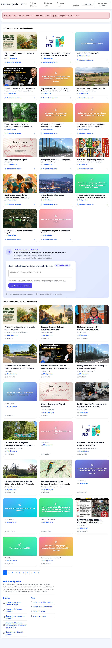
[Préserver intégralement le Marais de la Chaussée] (20, 48)
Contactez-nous (48, 4)
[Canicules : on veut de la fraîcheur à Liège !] (20, 225)
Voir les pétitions (33, 4)
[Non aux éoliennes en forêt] (92, 47)
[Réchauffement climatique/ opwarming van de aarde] (56, 119)
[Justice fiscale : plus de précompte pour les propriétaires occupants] (92, 154)
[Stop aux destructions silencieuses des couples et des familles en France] (56, 83)
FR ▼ (26, 4)
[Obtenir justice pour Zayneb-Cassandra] (20, 154)
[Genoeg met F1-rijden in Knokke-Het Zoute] (56, 225)
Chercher (75, 6)
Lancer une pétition (102, 4)
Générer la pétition (22, 286)
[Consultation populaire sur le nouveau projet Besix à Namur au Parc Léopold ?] (20, 119)
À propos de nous (61, 4)
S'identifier (87, 4)
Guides (6, 598)
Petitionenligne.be (9, 4)
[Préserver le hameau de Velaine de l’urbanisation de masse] (92, 83)
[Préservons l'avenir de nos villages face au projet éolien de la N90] (92, 119)
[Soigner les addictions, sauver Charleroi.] (56, 190)
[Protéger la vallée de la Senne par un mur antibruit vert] (56, 154)
